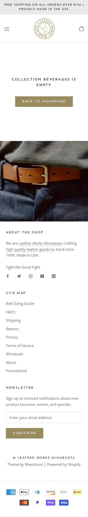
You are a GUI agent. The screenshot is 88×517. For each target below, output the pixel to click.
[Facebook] (8, 276)
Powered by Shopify (64, 464)
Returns (12, 328)
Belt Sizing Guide (20, 303)
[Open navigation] (6, 29)
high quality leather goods (28, 249)
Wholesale (14, 353)
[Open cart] (81, 28)
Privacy (12, 337)
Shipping (13, 320)
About (11, 362)
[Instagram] (31, 276)
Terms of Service (20, 345)
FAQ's (10, 311)
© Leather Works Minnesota (44, 458)
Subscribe (24, 433)
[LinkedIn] (53, 276)
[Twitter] (19, 276)
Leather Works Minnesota (40, 243)
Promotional (16, 370)
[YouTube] (42, 276)
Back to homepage (44, 101)
